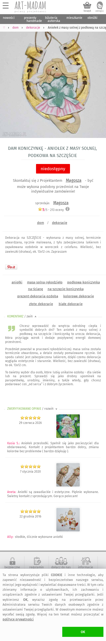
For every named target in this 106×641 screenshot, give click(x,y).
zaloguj (99, 10)
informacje (85, 567)
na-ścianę (35, 289)
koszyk (87, 10)
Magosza (74, 180)
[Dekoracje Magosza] (68, 437)
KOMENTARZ (22, 316)
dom (40, 223)
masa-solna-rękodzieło (45, 282)
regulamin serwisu (36, 569)
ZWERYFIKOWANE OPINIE (32, 408)
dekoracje (59, 223)
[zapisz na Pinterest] (11, 266)
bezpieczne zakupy (12, 569)
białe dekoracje (71, 304)
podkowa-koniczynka (83, 282)
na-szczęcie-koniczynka (66, 289)
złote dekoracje (41, 304)
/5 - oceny (53, 210)
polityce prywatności (18, 619)
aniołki (17, 282)
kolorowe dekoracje (78, 296)
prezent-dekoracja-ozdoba (37, 296)
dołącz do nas (61, 567)
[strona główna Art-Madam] (30, 7)
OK (83, 632)
